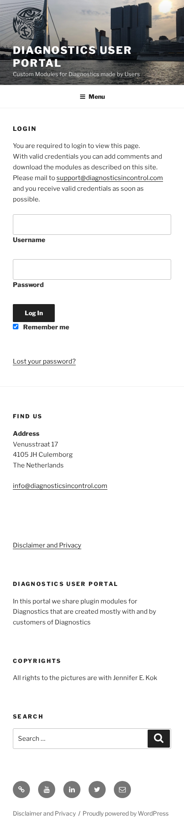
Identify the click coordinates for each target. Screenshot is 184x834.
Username (29, 240)
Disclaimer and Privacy (47, 545)
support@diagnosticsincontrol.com (109, 178)
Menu (97, 96)
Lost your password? (44, 361)
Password (28, 285)
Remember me (45, 327)
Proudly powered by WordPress (126, 813)
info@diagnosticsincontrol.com (60, 486)
